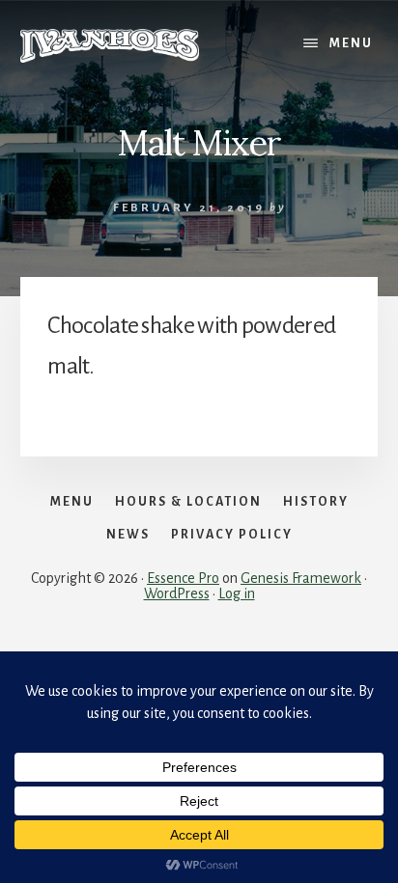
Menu (351, 43)
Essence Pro (183, 578)
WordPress (177, 593)
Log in (236, 593)
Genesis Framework (301, 578)
